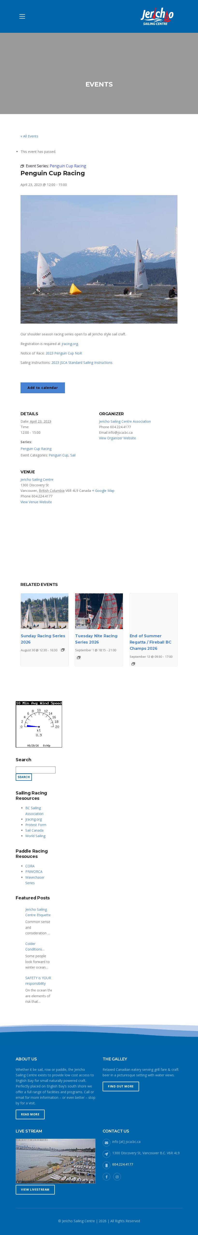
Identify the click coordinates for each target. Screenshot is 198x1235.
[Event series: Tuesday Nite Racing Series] (78, 657)
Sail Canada (34, 830)
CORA (30, 866)
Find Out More (121, 1086)
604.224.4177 (122, 1164)
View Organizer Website (117, 438)
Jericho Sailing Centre (37, 479)
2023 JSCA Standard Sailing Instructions (82, 362)
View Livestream (35, 1190)
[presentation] (44, 611)
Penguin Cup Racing (36, 448)
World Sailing (35, 836)
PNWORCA (33, 871)
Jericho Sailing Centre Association (125, 421)
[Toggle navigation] (22, 16)
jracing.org (70, 343)
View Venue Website (36, 502)
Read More (30, 1114)
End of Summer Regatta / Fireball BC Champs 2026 (150, 642)
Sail (73, 455)
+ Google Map (103, 490)
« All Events (29, 136)
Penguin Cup (58, 455)
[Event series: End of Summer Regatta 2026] (133, 663)
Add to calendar (43, 387)
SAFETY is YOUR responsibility (38, 981)
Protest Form (35, 824)
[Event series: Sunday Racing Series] (62, 649)
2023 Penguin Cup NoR (64, 353)
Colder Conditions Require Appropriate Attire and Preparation (34, 946)
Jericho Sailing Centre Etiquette (38, 912)
